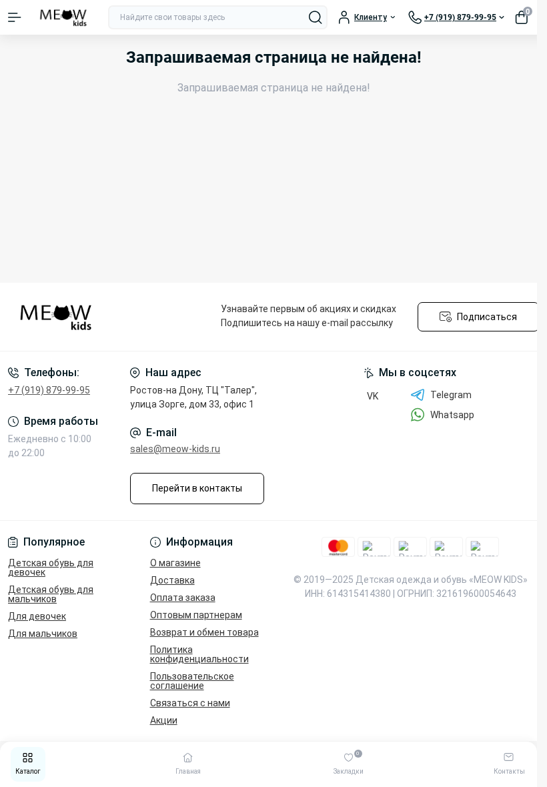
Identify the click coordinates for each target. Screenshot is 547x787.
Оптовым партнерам (196, 615)
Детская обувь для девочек (50, 568)
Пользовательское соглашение (192, 681)
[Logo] (64, 17)
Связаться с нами (190, 703)
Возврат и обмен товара (204, 632)
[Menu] (14, 17)
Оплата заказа (182, 597)
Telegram (451, 394)
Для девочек (37, 616)
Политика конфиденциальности (199, 654)
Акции (163, 720)
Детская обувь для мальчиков (50, 594)
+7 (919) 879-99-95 (49, 390)
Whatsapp (452, 415)
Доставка (172, 580)
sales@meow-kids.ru (175, 449)
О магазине (175, 563)
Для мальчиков (42, 633)
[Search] (315, 17)
